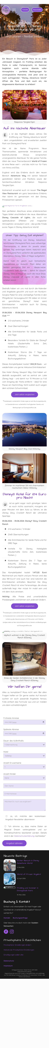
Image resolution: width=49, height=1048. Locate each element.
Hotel (5, 752)
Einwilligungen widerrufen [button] (13, 955)
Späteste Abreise (11, 729)
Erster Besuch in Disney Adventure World (28, 862)
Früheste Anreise (11, 718)
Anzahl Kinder (9, 774)
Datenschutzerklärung (24, 836)
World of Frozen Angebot (29, 874)
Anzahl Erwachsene (12, 763)
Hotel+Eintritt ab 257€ (36, 2)
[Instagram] (6, 931)
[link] (17, 206)
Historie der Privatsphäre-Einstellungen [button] (19, 950)
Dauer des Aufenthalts (13, 740)
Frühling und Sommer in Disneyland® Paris (27, 889)
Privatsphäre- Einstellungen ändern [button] (17, 945)
